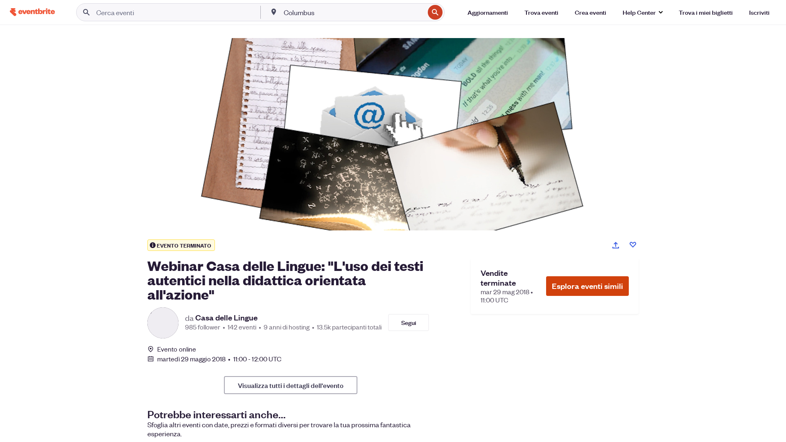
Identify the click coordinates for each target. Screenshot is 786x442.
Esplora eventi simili (587, 286)
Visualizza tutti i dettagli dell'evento (290, 385)
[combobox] (353, 12)
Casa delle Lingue (226, 317)
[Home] (32, 12)
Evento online (176, 349)
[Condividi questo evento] (616, 245)
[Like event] (633, 244)
